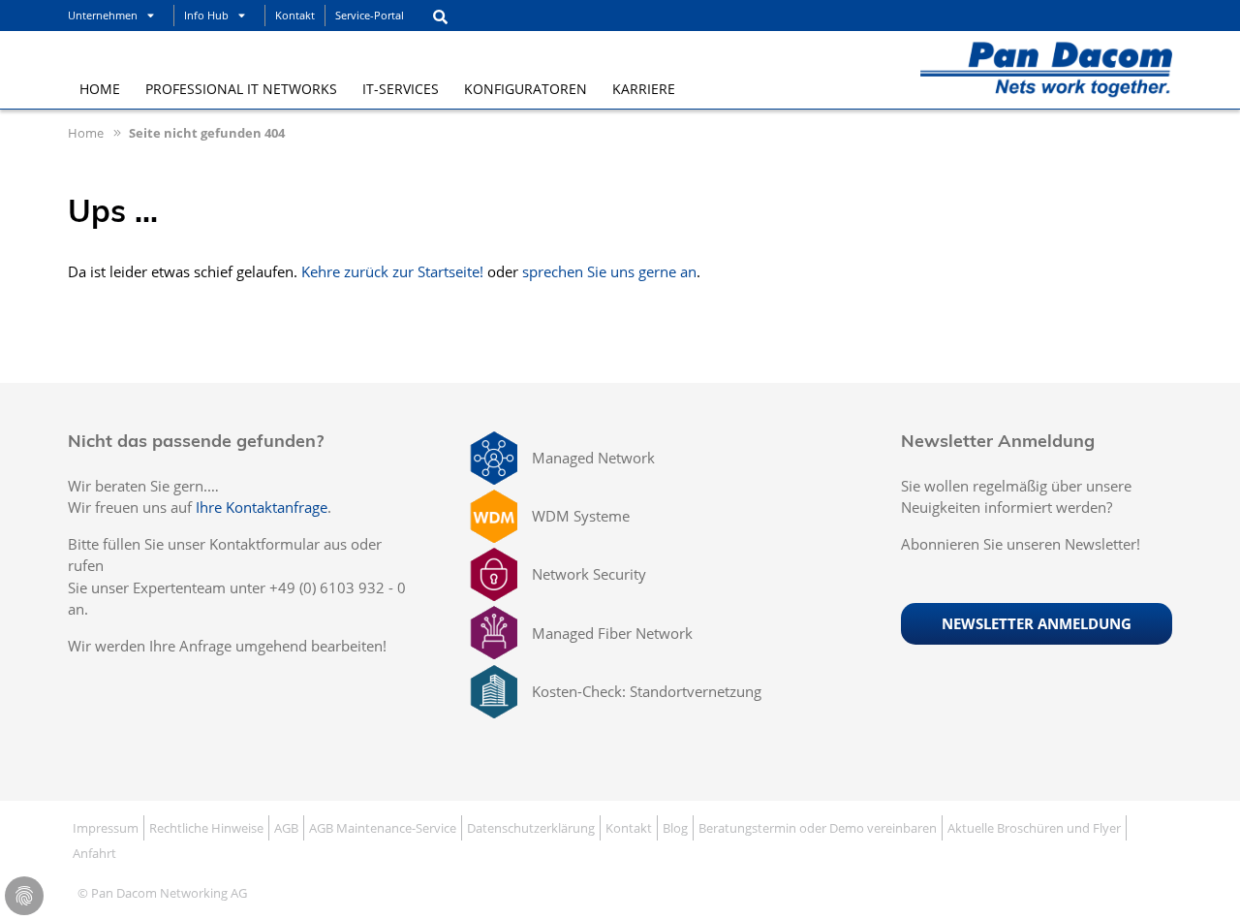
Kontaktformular (264, 544)
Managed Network (593, 457)
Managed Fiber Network (612, 633)
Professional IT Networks (241, 88)
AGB (286, 828)
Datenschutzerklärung (531, 828)
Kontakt (295, 15)
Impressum (106, 828)
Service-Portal (369, 15)
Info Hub (206, 15)
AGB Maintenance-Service (382, 828)
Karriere (643, 88)
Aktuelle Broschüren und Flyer (1034, 828)
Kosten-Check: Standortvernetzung (646, 691)
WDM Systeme (581, 515)
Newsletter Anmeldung (1037, 623)
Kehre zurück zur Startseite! (392, 271)
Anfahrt (94, 853)
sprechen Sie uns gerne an (609, 271)
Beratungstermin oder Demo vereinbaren (817, 828)
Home (99, 88)
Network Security (589, 574)
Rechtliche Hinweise (206, 828)
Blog (675, 828)
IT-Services (400, 88)
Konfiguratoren (525, 88)
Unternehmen (103, 15)
